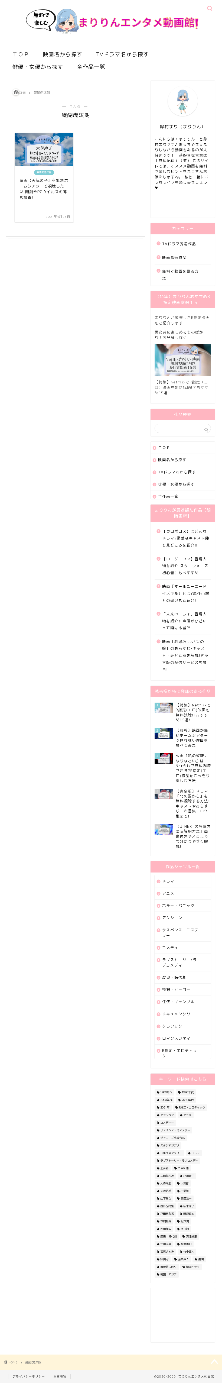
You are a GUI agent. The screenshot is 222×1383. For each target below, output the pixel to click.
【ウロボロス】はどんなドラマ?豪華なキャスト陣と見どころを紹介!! (185, 538)
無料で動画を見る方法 (180, 275)
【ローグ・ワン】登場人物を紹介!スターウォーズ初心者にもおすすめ (185, 565)
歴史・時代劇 (174, 977)
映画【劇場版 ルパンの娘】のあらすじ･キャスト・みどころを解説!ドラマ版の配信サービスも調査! (185, 655)
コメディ (170, 947)
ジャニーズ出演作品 (172, 1138)
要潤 (201, 1259)
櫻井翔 (185, 1229)
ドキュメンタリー (178, 1013)
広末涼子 (188, 1206)
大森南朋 (165, 1183)
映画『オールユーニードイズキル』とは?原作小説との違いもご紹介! (185, 593)
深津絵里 (191, 1236)
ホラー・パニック (178, 905)
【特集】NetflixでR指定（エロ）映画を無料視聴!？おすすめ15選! (182, 387)
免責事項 (59, 1376)
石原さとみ (167, 1251)
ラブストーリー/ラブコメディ (179, 962)
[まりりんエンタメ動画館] (111, 42)
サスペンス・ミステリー (180, 932)
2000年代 (166, 1100)
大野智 (185, 1183)
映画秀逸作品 (174, 257)
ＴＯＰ (20, 54)
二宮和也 (183, 1168)
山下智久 (165, 1198)
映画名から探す (63, 54)
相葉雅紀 (186, 1244)
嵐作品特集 (167, 1206)
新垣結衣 (188, 1214)
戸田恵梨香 (167, 1214)
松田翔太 (165, 1229)
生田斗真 (165, 1244)
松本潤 (185, 1221)
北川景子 (188, 1176)
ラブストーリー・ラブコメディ (179, 1160)
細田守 (164, 1259)
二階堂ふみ (167, 1176)
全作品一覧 (91, 66)
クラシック (172, 1026)
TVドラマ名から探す (122, 54)
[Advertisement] (183, 1315)
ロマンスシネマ (176, 1038)
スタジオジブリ (169, 1145)
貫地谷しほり (168, 1267)
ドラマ (168, 881)
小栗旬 (185, 1191)
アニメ (168, 893)
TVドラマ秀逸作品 (179, 243)
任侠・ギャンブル (178, 1001)
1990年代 (188, 1092)
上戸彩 (164, 1168)
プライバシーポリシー (28, 1376)
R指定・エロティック (179, 1053)
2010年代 (188, 1100)
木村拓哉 (165, 1221)
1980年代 (166, 1092)
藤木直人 (183, 1259)
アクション (172, 917)
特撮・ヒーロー (176, 989)
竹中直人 (188, 1251)
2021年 (164, 1107)
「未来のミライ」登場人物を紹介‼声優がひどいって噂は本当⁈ (184, 620)
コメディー (167, 1123)
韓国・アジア (168, 1274)
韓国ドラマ (193, 1267)
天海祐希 (165, 1191)
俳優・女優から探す (37, 66)
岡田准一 (186, 1198)
